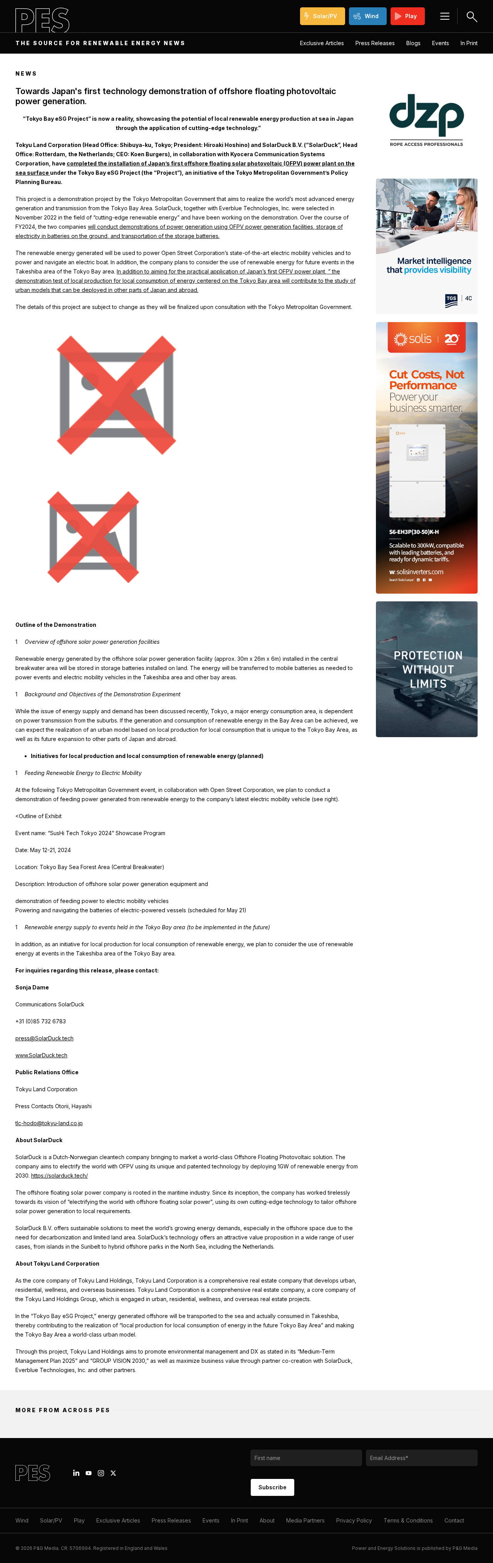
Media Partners (305, 1520)
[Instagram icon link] (101, 1473)
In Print (469, 43)
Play (411, 16)
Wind (372, 16)
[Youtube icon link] (89, 1473)
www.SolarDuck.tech (41, 1055)
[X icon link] (113, 1473)
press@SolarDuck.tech (44, 1038)
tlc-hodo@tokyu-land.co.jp (49, 1123)
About (267, 1520)
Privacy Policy (354, 1520)
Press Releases (375, 43)
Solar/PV (325, 16)
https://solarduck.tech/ (59, 1175)
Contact (454, 1520)
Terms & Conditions (408, 1520)
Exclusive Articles (322, 43)
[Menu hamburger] (444, 16)
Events (440, 43)
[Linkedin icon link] (76, 1473)
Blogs (413, 43)
